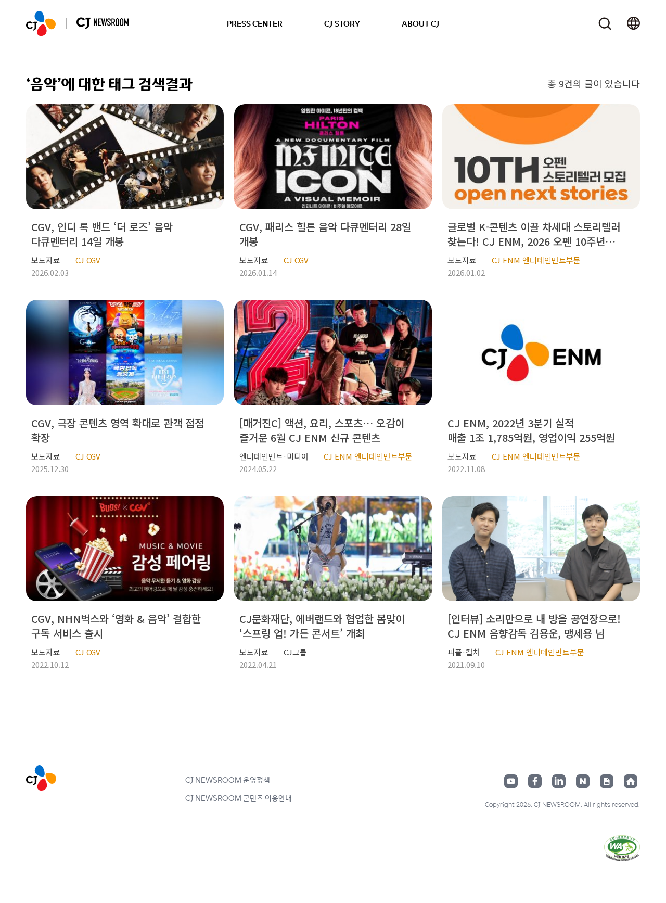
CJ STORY (342, 23)
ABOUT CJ (421, 23)
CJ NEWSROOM (41, 23)
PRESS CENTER (255, 23)
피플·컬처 (463, 651)
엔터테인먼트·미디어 (274, 456)
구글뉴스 (606, 781)
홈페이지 (630, 781)
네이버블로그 (582, 781)
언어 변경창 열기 (633, 23)
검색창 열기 (604, 23)
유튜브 (511, 781)
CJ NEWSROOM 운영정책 (227, 779)
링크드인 (558, 781)
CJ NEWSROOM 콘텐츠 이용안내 (238, 798)
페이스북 (535, 781)
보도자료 (45, 260)
